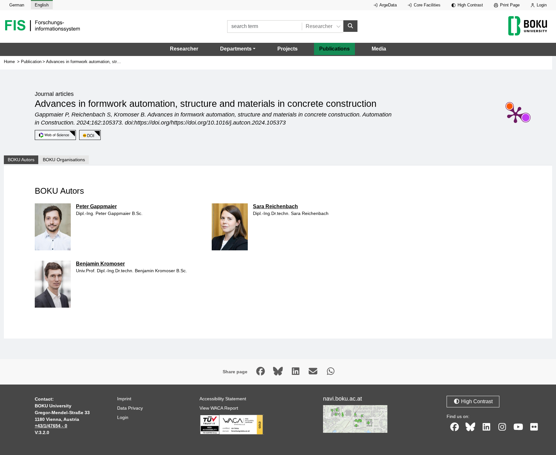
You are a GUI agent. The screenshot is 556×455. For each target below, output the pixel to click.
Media (379, 48)
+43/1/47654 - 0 (51, 425)
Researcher (184, 48)
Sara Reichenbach (275, 206)
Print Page (509, 5)
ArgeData (387, 5)
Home (9, 61)
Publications (334, 48)
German (16, 5)
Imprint (124, 398)
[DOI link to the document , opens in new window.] (89, 135)
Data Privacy (130, 408)
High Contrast (469, 5)
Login (541, 5)
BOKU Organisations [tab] (64, 159)
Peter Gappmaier (96, 206)
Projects (287, 48)
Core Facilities (426, 5)
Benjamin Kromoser (100, 263)
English (42, 5)
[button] (238, 49)
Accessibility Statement (222, 398)
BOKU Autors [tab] (21, 159)
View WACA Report (218, 408)
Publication (31, 61)
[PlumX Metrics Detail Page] (515, 114)
